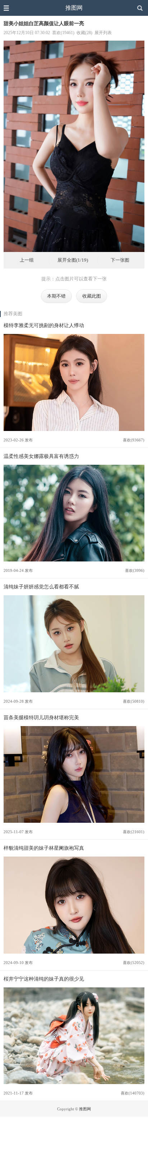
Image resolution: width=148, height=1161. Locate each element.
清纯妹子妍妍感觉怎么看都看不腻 (41, 586)
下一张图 (120, 260)
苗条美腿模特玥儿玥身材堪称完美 (41, 717)
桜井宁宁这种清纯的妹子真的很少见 (44, 979)
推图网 (74, 8)
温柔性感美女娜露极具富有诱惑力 (41, 456)
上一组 (27, 260)
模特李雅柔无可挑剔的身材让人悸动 (44, 325)
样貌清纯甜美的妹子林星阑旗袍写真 (44, 848)
